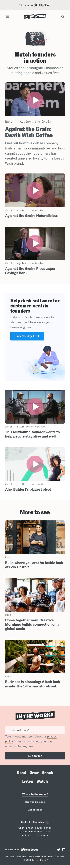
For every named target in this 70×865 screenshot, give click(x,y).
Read (21, 772)
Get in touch (35, 809)
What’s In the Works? (35, 794)
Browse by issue (35, 802)
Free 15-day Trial (27, 336)
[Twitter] (58, 850)
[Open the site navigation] (7, 16)
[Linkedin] (63, 850)
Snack (47, 772)
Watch (42, 781)
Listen (27, 781)
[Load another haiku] (47, 822)
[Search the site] (63, 16)
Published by (26, 5)
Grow (34, 772)
